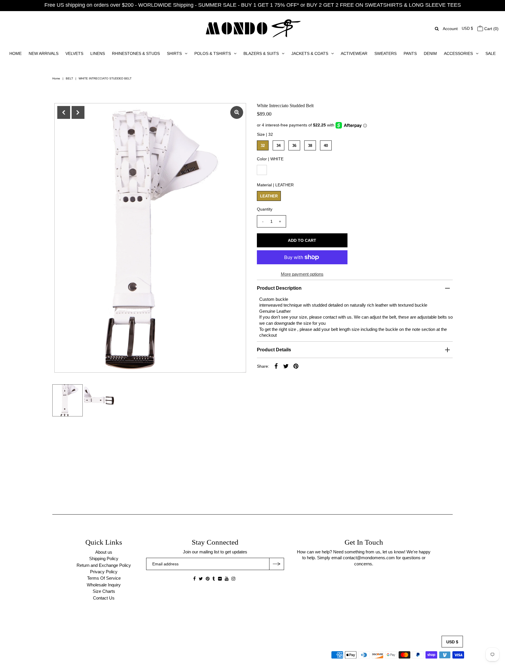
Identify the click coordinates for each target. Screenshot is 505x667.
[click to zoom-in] (236, 112)
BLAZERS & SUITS (261, 53)
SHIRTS (174, 53)
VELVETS (74, 53)
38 (310, 145)
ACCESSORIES (458, 53)
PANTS (410, 53)
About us (103, 552)
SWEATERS (385, 53)
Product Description (279, 288)
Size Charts (104, 591)
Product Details (274, 349)
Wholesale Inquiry (104, 584)
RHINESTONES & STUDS (136, 53)
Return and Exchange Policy (104, 565)
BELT (69, 78)
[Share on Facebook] (276, 366)
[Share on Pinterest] (296, 366)
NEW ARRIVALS (43, 53)
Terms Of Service (104, 578)
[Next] (78, 112)
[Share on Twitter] (286, 366)
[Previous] (63, 112)
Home (56, 78)
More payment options (302, 274)
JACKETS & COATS (309, 53)
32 (263, 145)
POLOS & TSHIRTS (212, 53)
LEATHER (269, 196)
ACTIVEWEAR (354, 53)
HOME (15, 53)
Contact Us (104, 597)
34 (278, 145)
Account (450, 28)
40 (326, 145)
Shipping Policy (103, 558)
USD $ (467, 28)
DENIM (430, 53)
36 (294, 145)
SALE (490, 53)
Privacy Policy (103, 571)
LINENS (97, 53)
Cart (491, 28)
